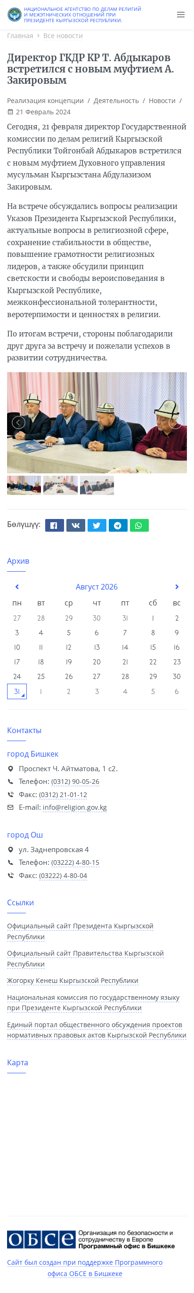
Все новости (63, 35)
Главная (20, 35)
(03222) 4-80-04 (63, 875)
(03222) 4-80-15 (75, 862)
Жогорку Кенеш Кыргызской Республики (72, 980)
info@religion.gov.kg (75, 807)
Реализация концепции (45, 100)
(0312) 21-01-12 (63, 794)
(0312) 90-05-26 (75, 781)
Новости (162, 100)
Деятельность (116, 100)
